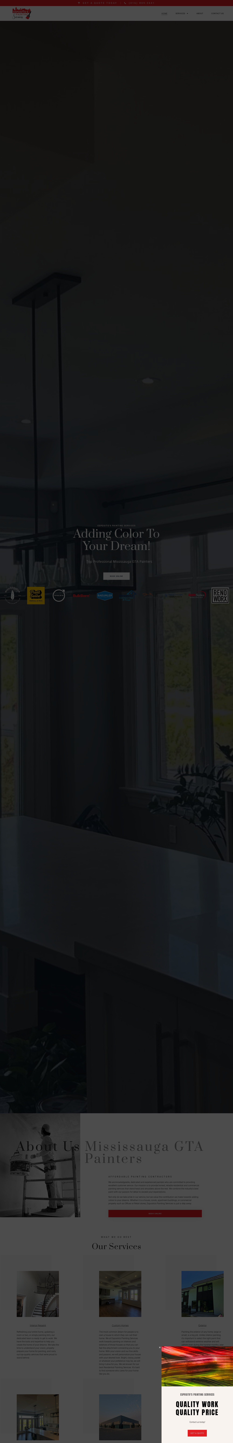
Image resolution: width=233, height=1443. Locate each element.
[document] (116, 721)
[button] (160, 1347)
